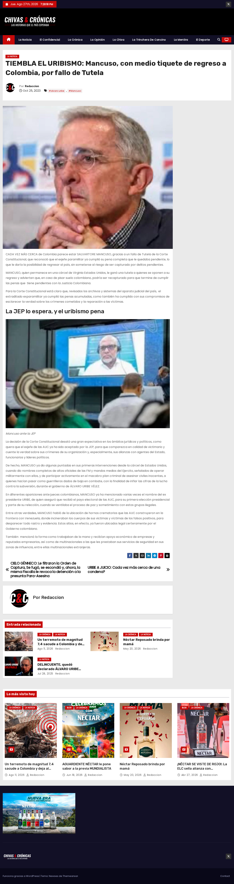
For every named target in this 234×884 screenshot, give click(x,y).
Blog (69, 707)
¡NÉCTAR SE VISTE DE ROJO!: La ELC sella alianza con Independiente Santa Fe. (202, 768)
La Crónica (75, 40)
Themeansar (70, 876)
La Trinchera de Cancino (149, 40)
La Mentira (181, 40)
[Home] (9, 39)
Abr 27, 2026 (190, 775)
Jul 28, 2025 (45, 673)
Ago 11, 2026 (45, 649)
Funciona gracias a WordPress (21, 876)
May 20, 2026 (132, 649)
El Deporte (203, 40)
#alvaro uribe (56, 90)
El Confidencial (50, 40)
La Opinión (97, 40)
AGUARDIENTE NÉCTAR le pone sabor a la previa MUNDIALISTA (86, 766)
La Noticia (25, 40)
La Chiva (118, 40)
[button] (218, 40)
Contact (225, 876)
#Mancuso (75, 90)
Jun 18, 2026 (75, 775)
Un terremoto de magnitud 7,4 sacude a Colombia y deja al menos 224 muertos (61, 644)
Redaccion (32, 86)
